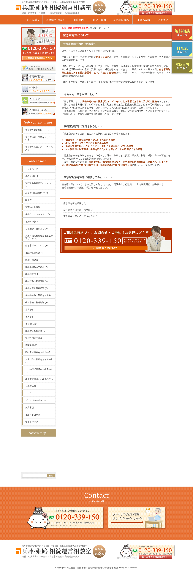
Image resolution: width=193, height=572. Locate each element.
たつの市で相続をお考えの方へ (39, 370)
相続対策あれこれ (35, 331)
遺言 (29, 309)
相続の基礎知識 (34, 252)
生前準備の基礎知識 (36, 302)
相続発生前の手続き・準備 (38, 295)
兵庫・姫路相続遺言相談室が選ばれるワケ (39, 237)
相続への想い (31, 221)
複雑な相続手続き (33, 338)
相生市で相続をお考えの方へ (39, 379)
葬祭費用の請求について (37, 193)
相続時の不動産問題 (36, 281)
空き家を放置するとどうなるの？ (80, 216)
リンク (28, 393)
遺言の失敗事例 (32, 207)
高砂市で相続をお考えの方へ (39, 352)
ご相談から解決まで (36, 228)
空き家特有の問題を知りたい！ (79, 209)
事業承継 (31, 345)
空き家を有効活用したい (75, 203)
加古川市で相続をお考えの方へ (39, 360)
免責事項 (29, 407)
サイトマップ (31, 422)
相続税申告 (32, 274)
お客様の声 (30, 386)
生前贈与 (31, 324)
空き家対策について (36, 245)
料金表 (28, 200)
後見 (29, 316)
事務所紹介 (32, 176)
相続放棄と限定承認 (36, 288)
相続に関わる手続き (36, 267)
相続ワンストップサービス (38, 214)
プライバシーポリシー (35, 400)
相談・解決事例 (32, 414)
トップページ (31, 169)
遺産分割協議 (33, 260)
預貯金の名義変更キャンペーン (39, 184)
